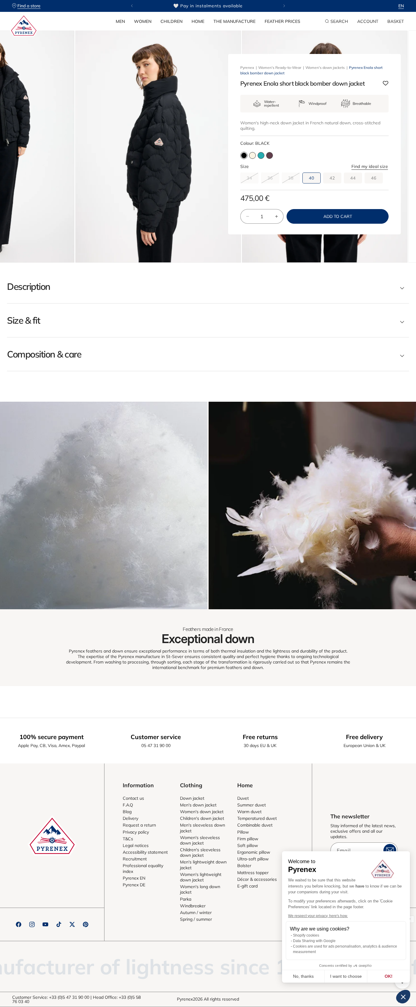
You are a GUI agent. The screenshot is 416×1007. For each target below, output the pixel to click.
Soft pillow (247, 845)
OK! (389, 976)
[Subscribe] (389, 850)
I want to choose (346, 976)
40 (311, 178)
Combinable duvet (255, 825)
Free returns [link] (260, 737)
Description (28, 286)
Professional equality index (143, 868)
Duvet (243, 798)
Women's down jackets (325, 67)
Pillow (243, 832)
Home (198, 21)
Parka (185, 899)
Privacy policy (136, 832)
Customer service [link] (156, 737)
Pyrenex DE (134, 885)
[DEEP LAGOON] (261, 155)
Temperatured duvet (257, 818)
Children (171, 21)
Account (367, 21)
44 (353, 178)
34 (253, 179)
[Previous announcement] (132, 6)
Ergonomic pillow (253, 852)
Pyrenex (247, 67)
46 (373, 178)
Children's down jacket (202, 818)
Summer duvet (251, 805)
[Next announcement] (284, 6)
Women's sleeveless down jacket (200, 840)
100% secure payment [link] (51, 737)
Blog (127, 811)
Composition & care (44, 354)
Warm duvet (249, 811)
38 (294, 179)
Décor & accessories (257, 879)
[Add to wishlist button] (386, 83)
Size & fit (23, 320)
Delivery (130, 818)
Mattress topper (253, 872)
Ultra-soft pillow (253, 859)
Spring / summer (196, 919)
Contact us (133, 798)
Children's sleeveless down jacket (200, 852)
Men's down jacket (198, 805)
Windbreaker (193, 906)
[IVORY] (252, 155)
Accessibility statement (145, 852)
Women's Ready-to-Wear (279, 67)
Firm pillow (247, 839)
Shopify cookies (306, 935)
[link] (103, 505)
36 (273, 179)
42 (332, 178)
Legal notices (136, 845)
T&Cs (128, 839)
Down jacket (192, 798)
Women (142, 21)
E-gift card (247, 886)
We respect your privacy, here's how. (318, 916)
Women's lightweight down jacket (200, 877)
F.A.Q (128, 805)
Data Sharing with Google (314, 941)
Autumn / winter (196, 912)
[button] (120, 21)
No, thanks (303, 976)
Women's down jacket (202, 811)
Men (120, 21)
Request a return (139, 825)
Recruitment (135, 859)
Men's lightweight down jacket (203, 864)
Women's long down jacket (200, 889)
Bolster (244, 865)
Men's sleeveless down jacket (202, 827)
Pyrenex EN (134, 878)
